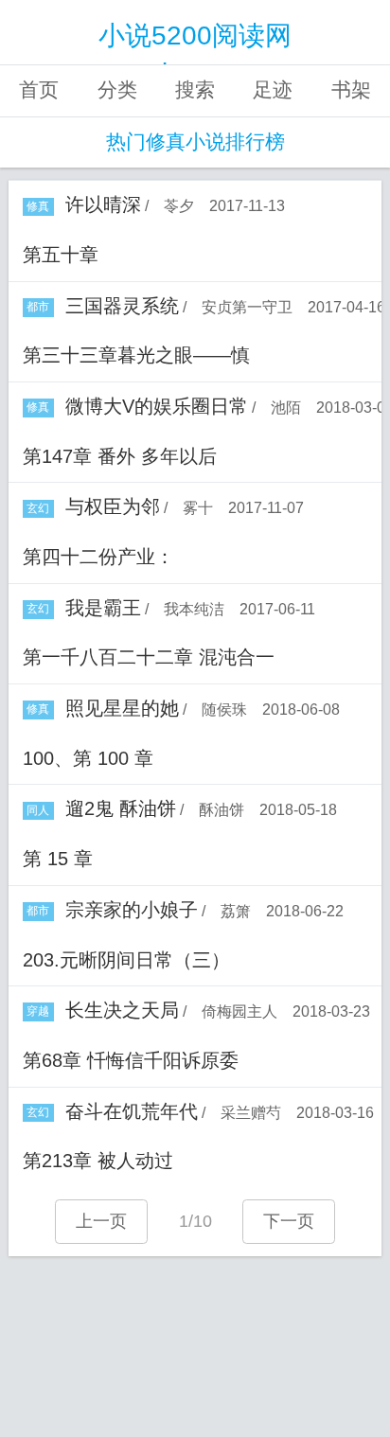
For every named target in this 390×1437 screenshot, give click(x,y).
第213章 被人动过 (98, 1160)
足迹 (272, 90)
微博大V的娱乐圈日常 (156, 406)
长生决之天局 (122, 1010)
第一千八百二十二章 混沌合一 (149, 657)
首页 (39, 90)
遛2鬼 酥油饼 (120, 808)
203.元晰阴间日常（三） (126, 959)
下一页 (288, 1221)
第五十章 (60, 254)
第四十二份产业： (98, 556)
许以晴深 (103, 204)
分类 (117, 90)
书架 (351, 90)
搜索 (195, 90)
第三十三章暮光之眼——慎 (136, 355)
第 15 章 (58, 858)
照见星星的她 (122, 708)
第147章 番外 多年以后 (120, 456)
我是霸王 (103, 607)
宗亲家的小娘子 (131, 909)
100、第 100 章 (88, 758)
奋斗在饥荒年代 (131, 1111)
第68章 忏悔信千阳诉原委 (131, 1060)
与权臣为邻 (112, 506)
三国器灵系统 (122, 305)
